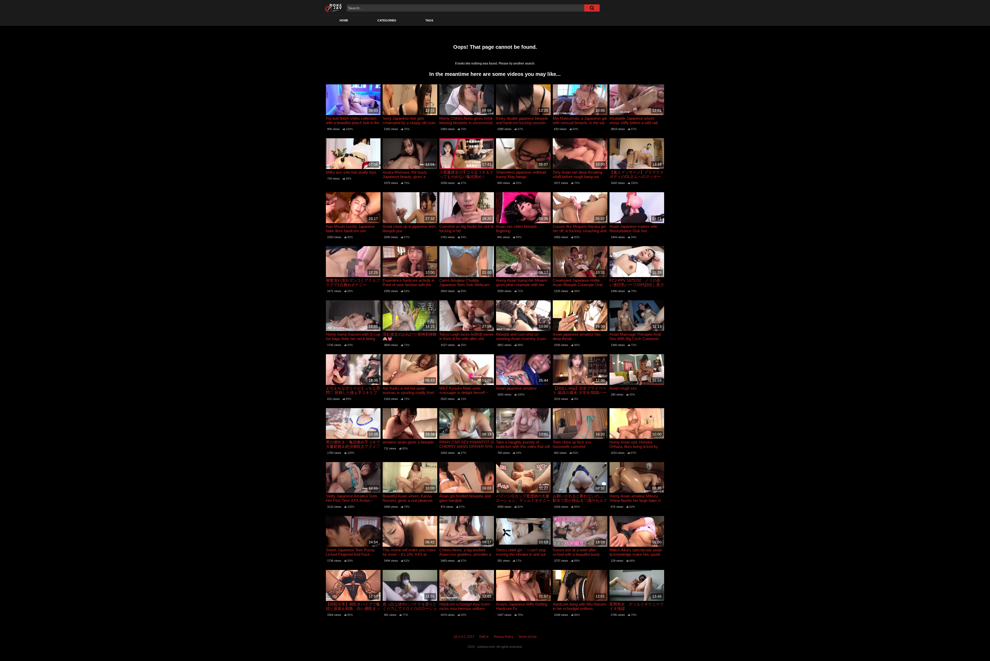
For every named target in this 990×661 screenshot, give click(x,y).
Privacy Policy (503, 637)
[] (592, 8)
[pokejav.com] (333, 7)
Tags (429, 20)
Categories (386, 20)
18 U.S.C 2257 (463, 637)
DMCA (484, 637)
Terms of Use (527, 637)
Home (344, 20)
